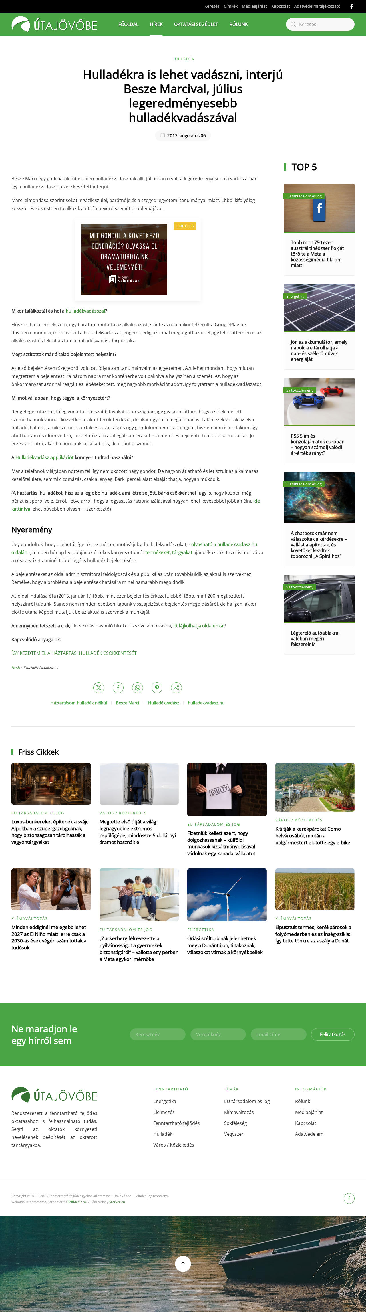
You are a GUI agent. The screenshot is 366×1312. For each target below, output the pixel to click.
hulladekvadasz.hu (206, 703)
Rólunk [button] (239, 24)
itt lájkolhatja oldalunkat (199, 626)
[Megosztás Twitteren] (98, 687)
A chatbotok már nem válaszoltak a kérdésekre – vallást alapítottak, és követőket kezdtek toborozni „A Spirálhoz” (319, 544)
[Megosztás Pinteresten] (157, 687)
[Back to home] (54, 24)
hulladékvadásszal (85, 311)
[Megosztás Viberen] (176, 687)
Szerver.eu (117, 1202)
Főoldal (128, 24)
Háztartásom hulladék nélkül (79, 703)
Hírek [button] (156, 24)
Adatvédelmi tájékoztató (317, 6)
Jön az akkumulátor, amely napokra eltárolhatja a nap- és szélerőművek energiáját (319, 350)
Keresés (212, 6)
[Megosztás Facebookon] (118, 687)
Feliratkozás (333, 1034)
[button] (183, 1264)
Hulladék (183, 58)
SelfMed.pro (77, 1202)
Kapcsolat (280, 6)
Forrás (15, 667)
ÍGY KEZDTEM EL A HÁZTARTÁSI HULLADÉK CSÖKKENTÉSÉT (74, 653)
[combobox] (320, 24)
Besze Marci (127, 703)
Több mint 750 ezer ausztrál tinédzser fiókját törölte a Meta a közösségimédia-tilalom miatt (317, 253)
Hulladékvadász (163, 703)
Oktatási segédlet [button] (196, 24)
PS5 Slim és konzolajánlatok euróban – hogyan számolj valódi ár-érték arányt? (318, 444)
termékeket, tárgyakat (168, 552)
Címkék (231, 6)
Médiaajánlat (254, 6)
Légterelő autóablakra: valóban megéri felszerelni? (315, 638)
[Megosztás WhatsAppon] (137, 687)
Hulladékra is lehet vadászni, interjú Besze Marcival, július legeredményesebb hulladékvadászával (183, 95)
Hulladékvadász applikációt (44, 457)
